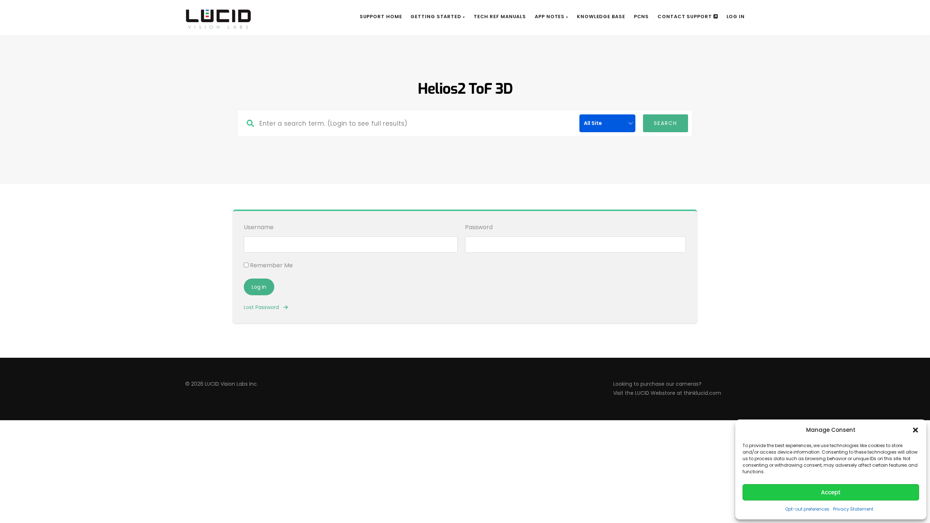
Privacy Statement (853, 509)
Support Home (381, 16)
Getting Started (436, 16)
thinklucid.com (702, 393)
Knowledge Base (601, 16)
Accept (831, 492)
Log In (736, 16)
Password (479, 227)
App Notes (550, 16)
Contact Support (685, 16)
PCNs (641, 16)
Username (259, 227)
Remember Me (270, 265)
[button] (915, 430)
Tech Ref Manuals (500, 16)
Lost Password (263, 307)
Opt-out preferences (807, 509)
